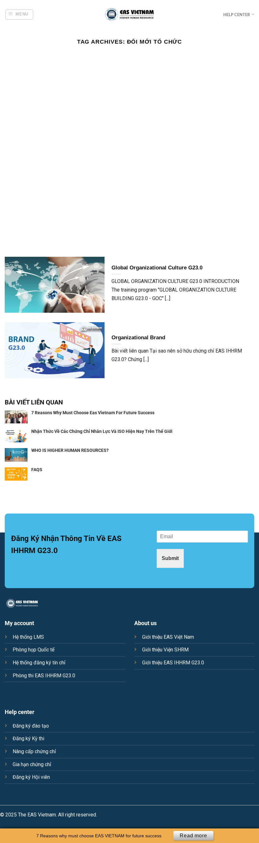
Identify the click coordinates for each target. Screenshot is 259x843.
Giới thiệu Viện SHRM (165, 650)
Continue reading (129, 69)
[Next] (245, 152)
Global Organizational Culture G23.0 (156, 268)
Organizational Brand (138, 338)
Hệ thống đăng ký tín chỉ (39, 663)
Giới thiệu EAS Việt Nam (168, 637)
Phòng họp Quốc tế (33, 650)
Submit (170, 558)
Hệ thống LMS (28, 637)
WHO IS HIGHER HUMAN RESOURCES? (70, 450)
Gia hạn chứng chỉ (32, 764)
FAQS (36, 469)
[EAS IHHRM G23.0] (129, 14)
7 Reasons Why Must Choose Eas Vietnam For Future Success (92, 412)
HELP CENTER (236, 14)
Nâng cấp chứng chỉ (34, 751)
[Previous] (13, 152)
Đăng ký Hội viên (31, 777)
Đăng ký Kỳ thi (28, 738)
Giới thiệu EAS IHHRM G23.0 (173, 663)
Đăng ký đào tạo (31, 726)
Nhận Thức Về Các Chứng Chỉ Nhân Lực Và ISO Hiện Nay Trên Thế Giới (101, 431)
